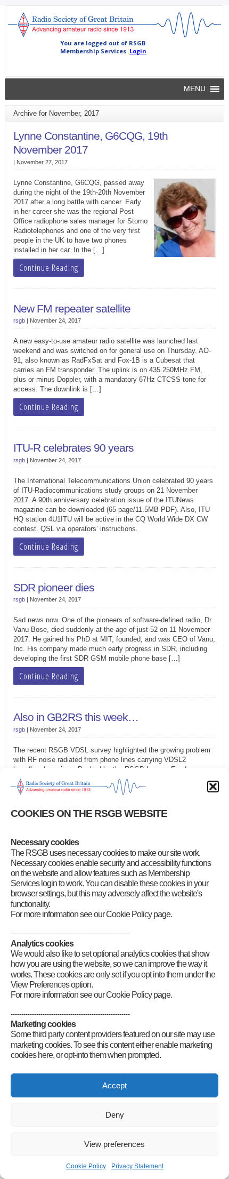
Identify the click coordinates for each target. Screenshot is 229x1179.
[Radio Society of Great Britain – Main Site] (115, 37)
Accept (114, 1085)
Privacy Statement (137, 1166)
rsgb (19, 320)
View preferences (114, 1144)
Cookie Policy (86, 1166)
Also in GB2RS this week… (75, 717)
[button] (213, 786)
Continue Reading (48, 268)
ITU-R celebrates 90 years (73, 448)
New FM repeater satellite (71, 308)
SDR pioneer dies (53, 587)
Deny (114, 1114)
